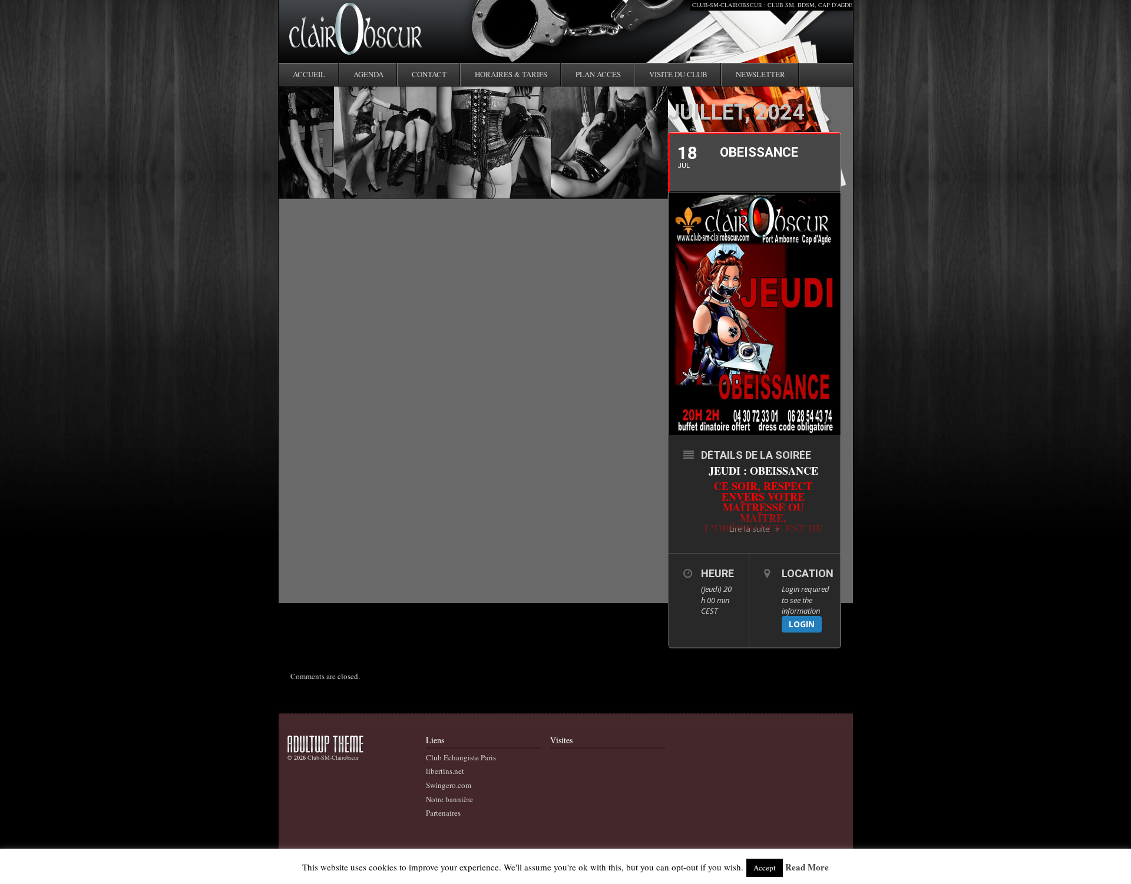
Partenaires (443, 812)
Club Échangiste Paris (461, 757)
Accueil (309, 74)
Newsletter (760, 74)
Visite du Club (678, 74)
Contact (429, 74)
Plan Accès (598, 74)
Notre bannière (449, 799)
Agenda (368, 74)
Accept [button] (764, 867)
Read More (807, 867)
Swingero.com (448, 785)
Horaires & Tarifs (511, 74)
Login (802, 624)
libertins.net (445, 771)
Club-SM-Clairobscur (333, 757)
